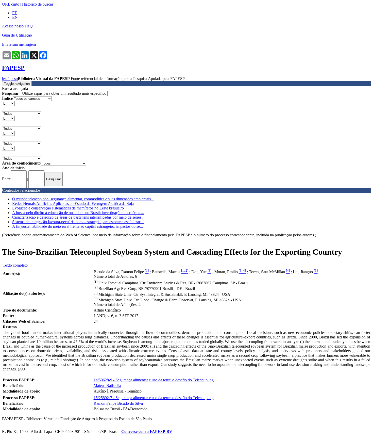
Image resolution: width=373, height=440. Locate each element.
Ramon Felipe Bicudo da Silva (118, 403)
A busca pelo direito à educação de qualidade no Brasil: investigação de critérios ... (78, 212)
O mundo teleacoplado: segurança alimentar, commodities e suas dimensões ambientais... (83, 199)
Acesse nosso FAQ (17, 26)
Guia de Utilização (17, 35)
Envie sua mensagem (19, 44)
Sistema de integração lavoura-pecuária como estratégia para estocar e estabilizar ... (78, 222)
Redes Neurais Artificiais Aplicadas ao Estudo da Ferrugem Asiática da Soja (73, 203)
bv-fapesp (10, 78)
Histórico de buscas (37, 4)
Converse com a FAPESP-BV (146, 431)
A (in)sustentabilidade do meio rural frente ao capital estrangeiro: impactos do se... (77, 226)
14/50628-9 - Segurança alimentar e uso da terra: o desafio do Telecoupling (154, 380)
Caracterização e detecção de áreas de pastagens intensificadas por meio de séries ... (78, 217)
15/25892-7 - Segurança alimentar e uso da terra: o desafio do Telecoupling (154, 398)
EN (15, 17)
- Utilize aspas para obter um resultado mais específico (54, 93)
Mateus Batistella (107, 385)
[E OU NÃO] (8, 103)
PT (14, 13)
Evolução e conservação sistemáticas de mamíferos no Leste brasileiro (68, 208)
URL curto (10, 4)
